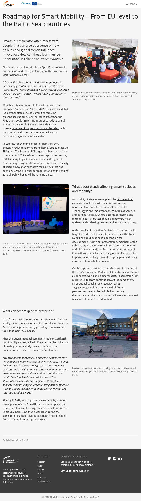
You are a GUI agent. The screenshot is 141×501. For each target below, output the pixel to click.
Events (40, 470)
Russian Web (43, 482)
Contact (41, 478)
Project (41, 462)
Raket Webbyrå (91, 497)
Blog (39, 466)
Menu (133, 3)
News (40, 474)
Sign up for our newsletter (75, 471)
